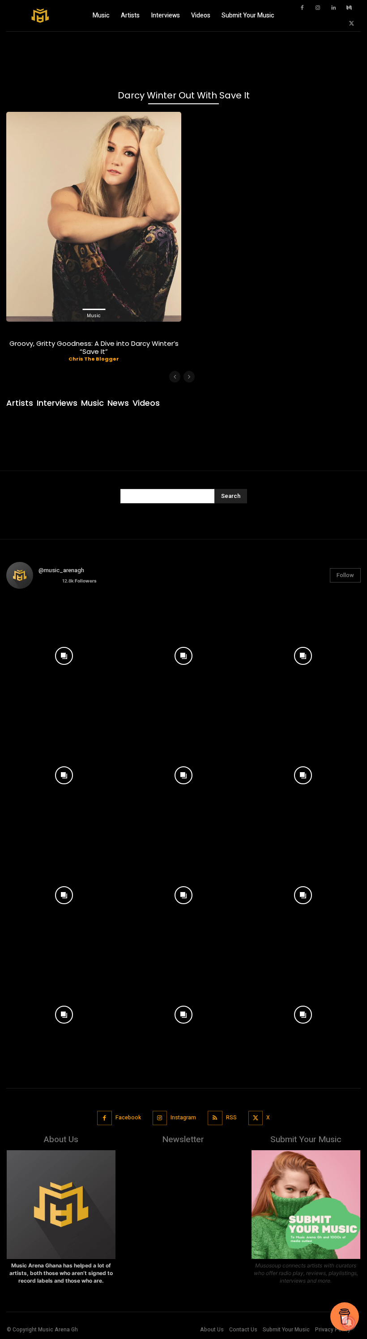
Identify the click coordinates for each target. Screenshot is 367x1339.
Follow (345, 575)
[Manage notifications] (348, 1323)
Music (94, 315)
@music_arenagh (61, 570)
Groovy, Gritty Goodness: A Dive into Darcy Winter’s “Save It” (94, 347)
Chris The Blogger (93, 358)
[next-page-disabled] (189, 377)
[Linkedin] (333, 8)
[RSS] (215, 1118)
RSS (231, 1118)
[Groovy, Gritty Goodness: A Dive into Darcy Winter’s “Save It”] (93, 217)
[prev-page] (174, 377)
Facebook (128, 1118)
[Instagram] (317, 8)
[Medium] (349, 8)
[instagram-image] (63, 653)
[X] (351, 23)
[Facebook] (302, 8)
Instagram (183, 1118)
